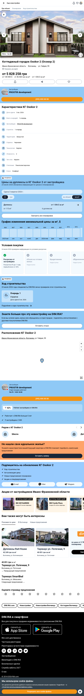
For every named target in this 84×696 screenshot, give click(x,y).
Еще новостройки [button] (13, 3)
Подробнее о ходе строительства (15, 306)
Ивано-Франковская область (14, 66)
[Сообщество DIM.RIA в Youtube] (20, 651)
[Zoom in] (81, 343)
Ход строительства (30, 8)
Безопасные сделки (11, 664)
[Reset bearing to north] (81, 350)
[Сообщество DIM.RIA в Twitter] (26, 651)
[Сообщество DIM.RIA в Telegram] (15, 651)
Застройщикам (9, 656)
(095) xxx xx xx (42, 99)
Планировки (16, 8)
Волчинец (32, 66)
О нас (4, 671)
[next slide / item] (80, 35)
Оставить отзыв (42, 326)
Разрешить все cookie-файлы (39, 692)
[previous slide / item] (4, 35)
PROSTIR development (20, 92)
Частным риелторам (11, 642)
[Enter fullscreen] (81, 377)
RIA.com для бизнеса (11, 638)
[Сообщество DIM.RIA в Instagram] (4, 651)
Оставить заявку (42, 456)
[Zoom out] (81, 346)
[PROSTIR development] (4, 91)
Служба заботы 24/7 (11, 668)
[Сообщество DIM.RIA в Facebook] (9, 651)
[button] (4, 3)
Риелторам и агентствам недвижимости (20, 646)
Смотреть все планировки (42, 216)
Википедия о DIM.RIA (11, 660)
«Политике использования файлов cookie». (17, 687)
